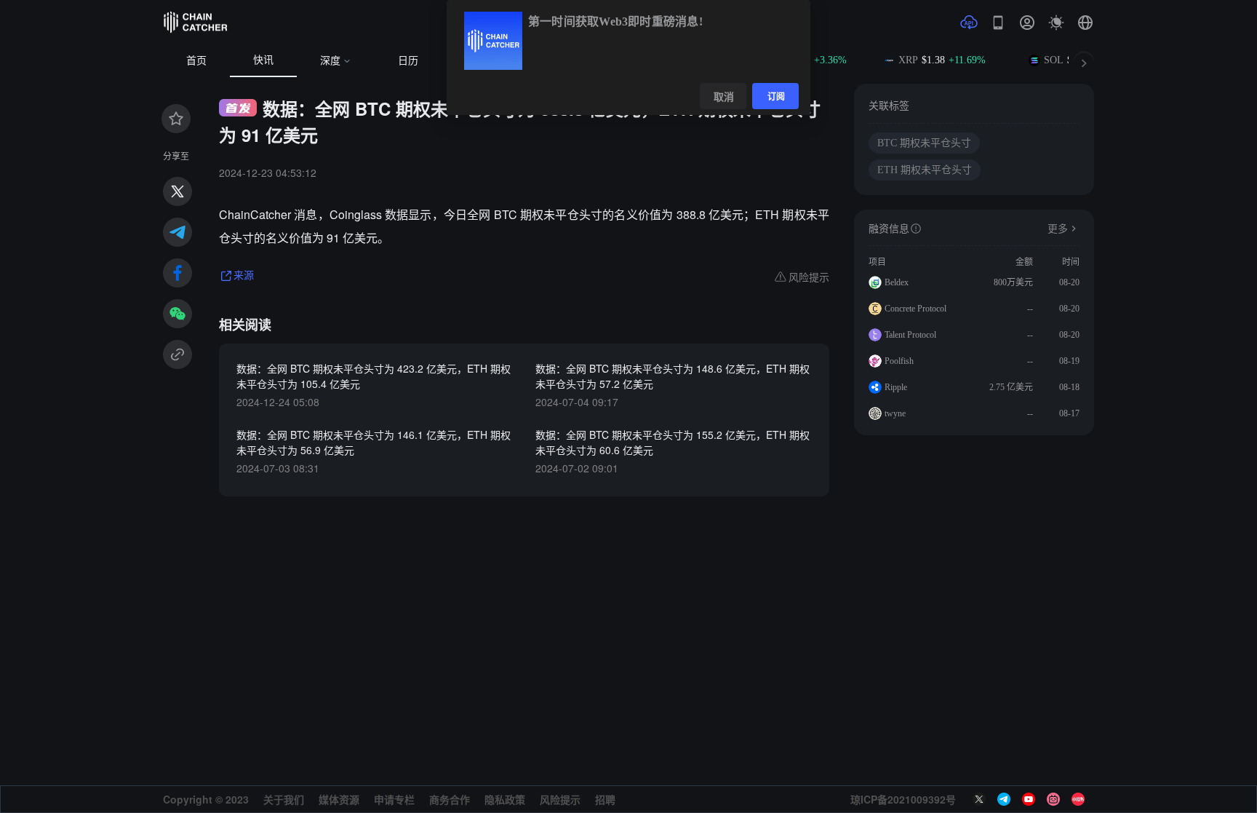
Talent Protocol (910, 335)
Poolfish (899, 361)
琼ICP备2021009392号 (903, 799)
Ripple (896, 387)
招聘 (605, 799)
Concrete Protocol (915, 309)
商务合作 (449, 799)
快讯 (263, 60)
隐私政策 (504, 799)
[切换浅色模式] (1056, 22)
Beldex (897, 282)
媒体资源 (339, 799)
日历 (408, 60)
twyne (895, 413)
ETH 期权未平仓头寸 (924, 169)
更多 (1058, 228)
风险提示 (560, 799)
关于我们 (283, 799)
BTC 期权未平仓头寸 (924, 143)
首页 (196, 60)
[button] (1085, 22)
